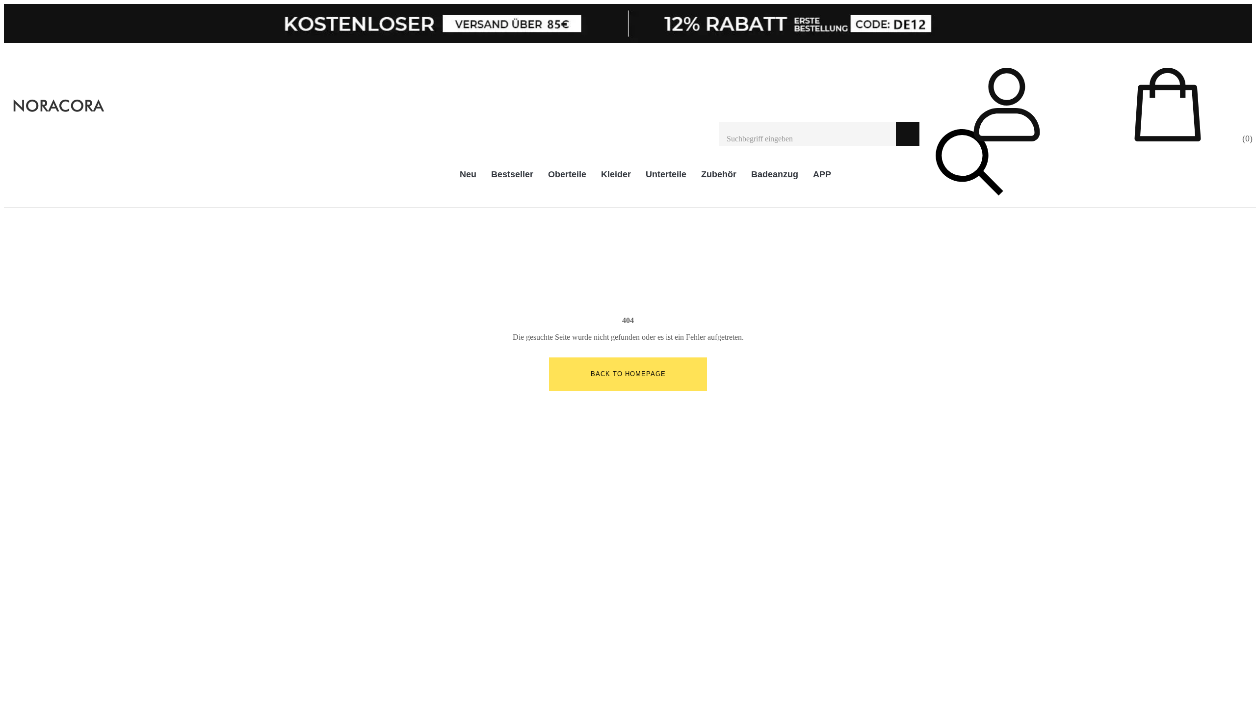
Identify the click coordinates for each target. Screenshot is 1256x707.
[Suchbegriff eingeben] (807, 134)
